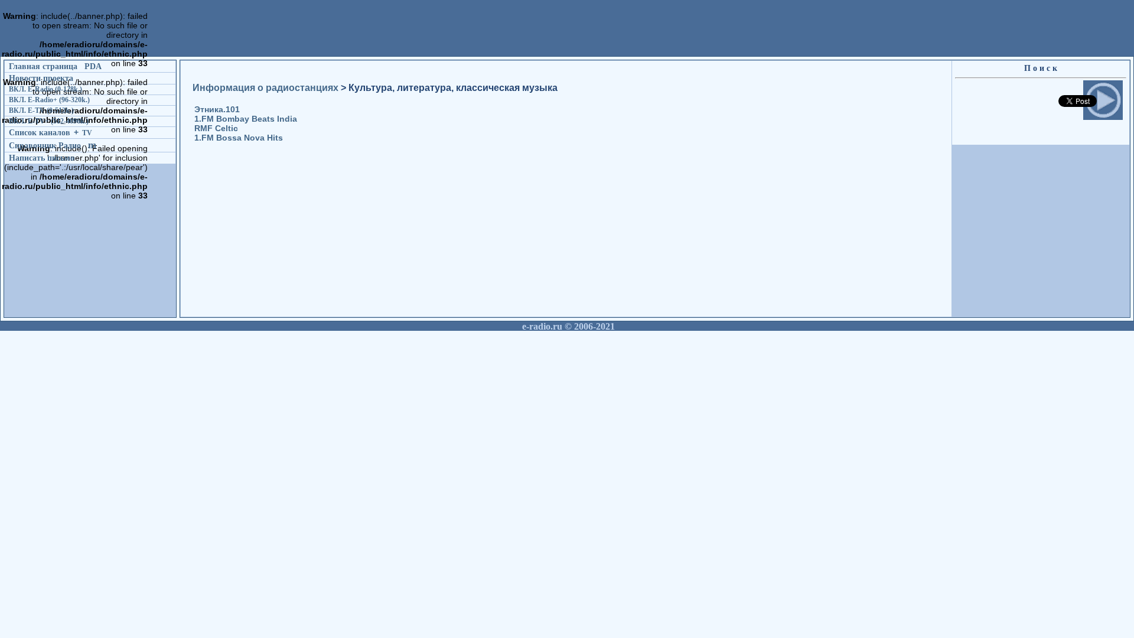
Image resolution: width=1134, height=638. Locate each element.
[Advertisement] (365, 101)
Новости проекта (41, 78)
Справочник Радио (45, 145)
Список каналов (39, 132)
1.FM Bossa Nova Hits (238, 137)
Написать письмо (41, 157)
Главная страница (43, 66)
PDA (93, 66)
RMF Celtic (216, 128)
